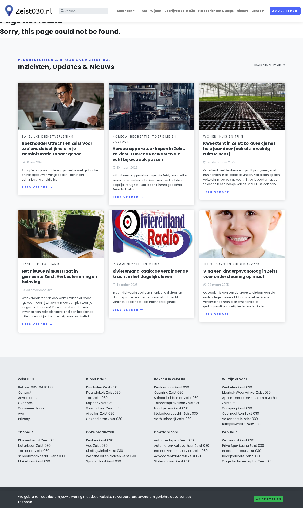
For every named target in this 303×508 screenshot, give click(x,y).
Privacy (24, 418)
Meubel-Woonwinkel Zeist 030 (246, 392)
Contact (258, 11)
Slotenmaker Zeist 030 (172, 461)
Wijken (155, 11)
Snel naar (124, 11)
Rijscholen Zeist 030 (101, 387)
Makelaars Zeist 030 (34, 461)
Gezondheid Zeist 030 (103, 408)
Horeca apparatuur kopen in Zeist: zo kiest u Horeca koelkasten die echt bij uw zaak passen (149, 154)
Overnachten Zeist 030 (240, 413)
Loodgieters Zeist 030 (171, 408)
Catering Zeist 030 (168, 392)
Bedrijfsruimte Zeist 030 (241, 456)
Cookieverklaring (31, 408)
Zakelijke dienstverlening (48, 136)
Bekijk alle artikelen (267, 65)
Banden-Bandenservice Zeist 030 (181, 450)
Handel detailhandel (42, 264)
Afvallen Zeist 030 (100, 413)
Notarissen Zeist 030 (34, 445)
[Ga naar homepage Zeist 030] (27, 11)
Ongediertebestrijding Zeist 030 (247, 461)
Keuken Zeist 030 (99, 440)
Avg (21, 413)
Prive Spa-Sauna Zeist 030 (243, 445)
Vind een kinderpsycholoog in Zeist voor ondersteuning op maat (240, 273)
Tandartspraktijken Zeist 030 (177, 403)
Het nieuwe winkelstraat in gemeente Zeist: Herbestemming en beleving (59, 276)
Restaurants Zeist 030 (171, 387)
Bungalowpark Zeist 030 (241, 424)
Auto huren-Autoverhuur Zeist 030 (181, 445)
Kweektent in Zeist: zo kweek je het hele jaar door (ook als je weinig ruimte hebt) (239, 148)
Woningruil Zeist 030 (238, 440)
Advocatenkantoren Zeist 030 (178, 456)
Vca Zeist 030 (97, 445)
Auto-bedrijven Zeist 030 (174, 440)
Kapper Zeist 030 (99, 403)
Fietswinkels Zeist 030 (103, 392)
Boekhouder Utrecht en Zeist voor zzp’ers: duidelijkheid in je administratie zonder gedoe (57, 148)
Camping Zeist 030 (237, 408)
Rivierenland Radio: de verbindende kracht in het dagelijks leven (150, 273)
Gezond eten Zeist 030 (104, 418)
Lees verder (35, 187)
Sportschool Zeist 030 (103, 461)
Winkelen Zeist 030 (237, 387)
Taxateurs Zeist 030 (33, 450)
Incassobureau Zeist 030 (241, 450)
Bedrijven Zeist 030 (179, 11)
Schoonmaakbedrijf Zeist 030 (41, 456)
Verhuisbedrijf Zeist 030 (172, 418)
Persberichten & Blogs (216, 11)
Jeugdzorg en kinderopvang (232, 264)
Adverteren (285, 11)
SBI (144, 11)
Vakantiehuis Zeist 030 (240, 418)
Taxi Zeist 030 (97, 397)
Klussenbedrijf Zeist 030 (37, 440)
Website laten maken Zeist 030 (111, 456)
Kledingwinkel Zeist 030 (104, 450)
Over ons (25, 403)
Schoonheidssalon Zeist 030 (176, 397)
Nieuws (242, 11)
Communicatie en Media (136, 264)
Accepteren (269, 499)
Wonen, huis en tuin (223, 136)
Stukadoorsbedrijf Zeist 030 (176, 413)
